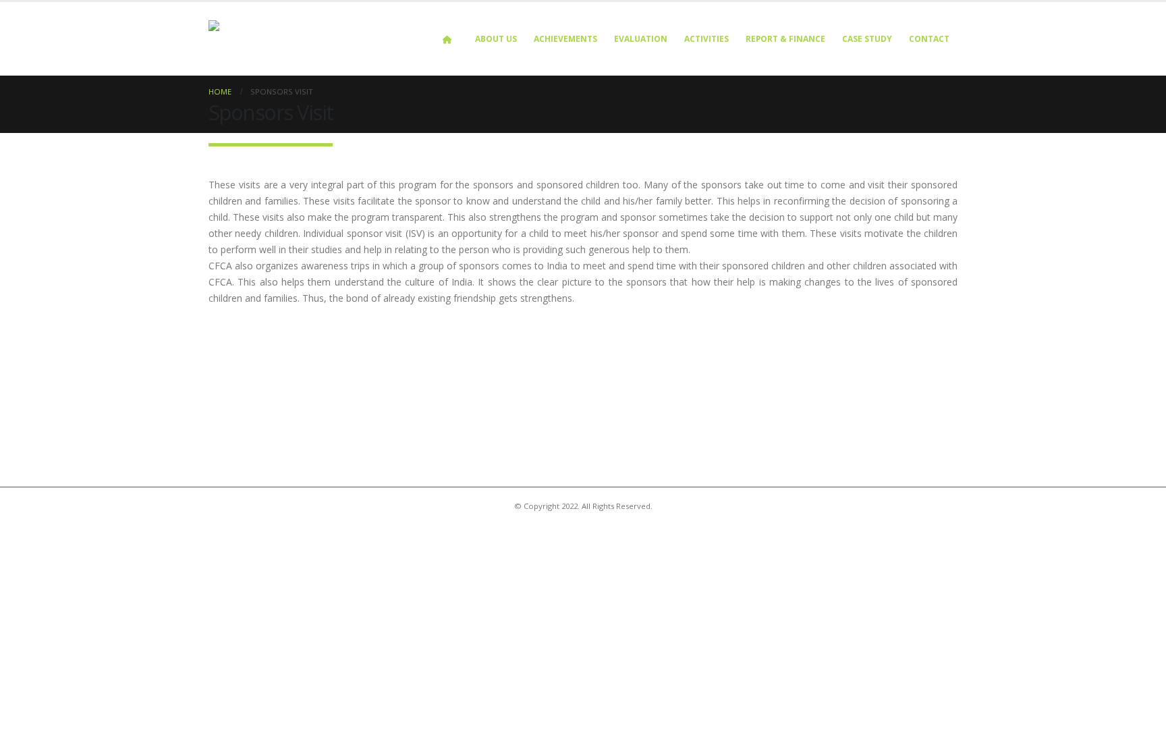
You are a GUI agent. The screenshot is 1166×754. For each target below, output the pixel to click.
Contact (929, 39)
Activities (706, 39)
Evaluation (640, 39)
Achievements (565, 39)
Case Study (867, 39)
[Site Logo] (293, 38)
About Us (496, 39)
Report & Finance (785, 39)
